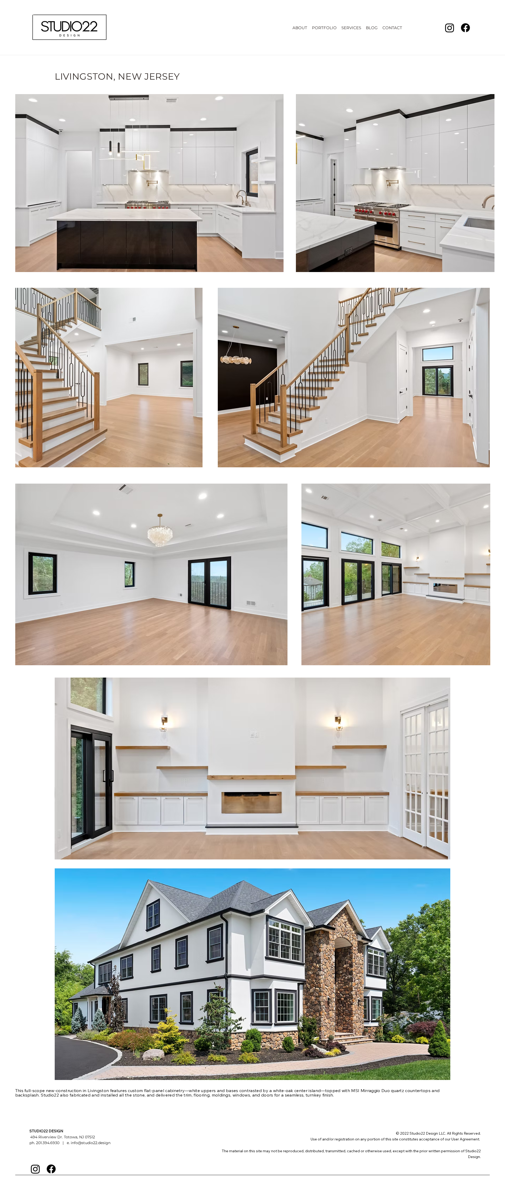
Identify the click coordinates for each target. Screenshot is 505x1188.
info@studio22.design (90, 1142)
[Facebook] (465, 28)
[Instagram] (450, 28)
